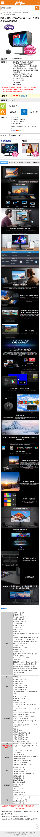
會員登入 (34, 2)
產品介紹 (4, 162)
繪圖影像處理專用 (9, 14)
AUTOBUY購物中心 (20, 2)
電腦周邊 (16, 12)
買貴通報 (24, 96)
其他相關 (36, 162)
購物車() (38, 2)
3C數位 (9, 12)
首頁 (3, 12)
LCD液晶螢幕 (24, 12)
